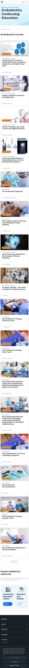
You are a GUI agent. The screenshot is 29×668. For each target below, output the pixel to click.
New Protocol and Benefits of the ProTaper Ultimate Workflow (13, 256)
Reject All (14, 661)
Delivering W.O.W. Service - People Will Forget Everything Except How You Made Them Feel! (13, 63)
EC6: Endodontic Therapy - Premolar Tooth (12, 320)
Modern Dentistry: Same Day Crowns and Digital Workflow (13, 128)
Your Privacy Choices (14, 657)
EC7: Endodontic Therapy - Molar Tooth (12, 351)
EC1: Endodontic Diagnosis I (12, 191)
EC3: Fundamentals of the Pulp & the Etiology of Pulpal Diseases (14, 223)
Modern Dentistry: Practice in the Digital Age (13, 96)
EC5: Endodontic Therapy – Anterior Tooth (12, 517)
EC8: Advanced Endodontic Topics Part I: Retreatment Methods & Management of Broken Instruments (12, 384)
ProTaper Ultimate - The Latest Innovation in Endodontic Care (14, 288)
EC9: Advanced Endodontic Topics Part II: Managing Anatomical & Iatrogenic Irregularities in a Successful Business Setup (13, 420)
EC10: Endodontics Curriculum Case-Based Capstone (13, 454)
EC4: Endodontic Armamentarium (8, 486)
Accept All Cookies (14, 665)
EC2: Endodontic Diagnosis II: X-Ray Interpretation (14, 549)
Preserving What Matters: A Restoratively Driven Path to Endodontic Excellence (13, 160)
